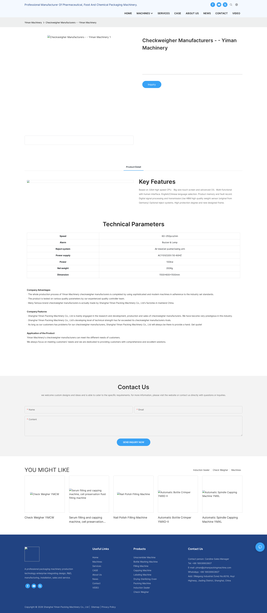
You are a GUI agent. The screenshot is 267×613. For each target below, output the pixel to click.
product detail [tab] (133, 167)
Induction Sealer (201, 470)
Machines (236, 470)
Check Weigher (220, 470)
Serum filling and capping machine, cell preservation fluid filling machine (86, 520)
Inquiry (152, 84)
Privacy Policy (109, 607)
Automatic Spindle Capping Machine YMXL (220, 519)
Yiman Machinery (33, 22)
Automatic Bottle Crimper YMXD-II (174, 519)
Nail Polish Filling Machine (130, 517)
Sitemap (95, 607)
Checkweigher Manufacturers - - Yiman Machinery (71, 22)
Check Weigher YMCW (39, 517)
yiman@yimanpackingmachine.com (213, 567)
